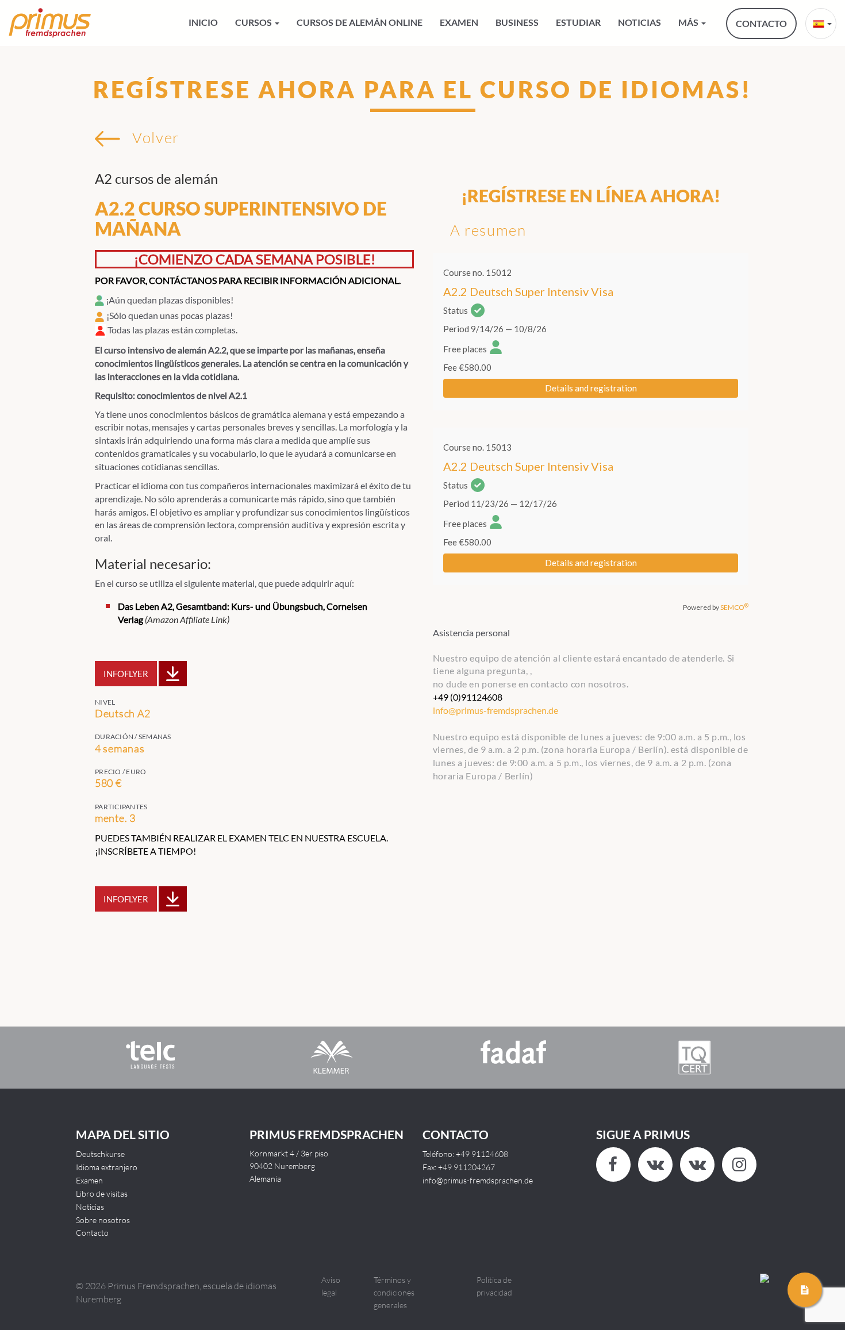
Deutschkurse (100, 1154)
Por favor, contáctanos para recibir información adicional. (248, 280)
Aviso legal (330, 1286)
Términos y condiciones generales (394, 1292)
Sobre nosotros (103, 1220)
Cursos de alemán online (359, 22)
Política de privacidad (494, 1286)
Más (689, 22)
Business (517, 22)
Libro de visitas (102, 1193)
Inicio (203, 22)
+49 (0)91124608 (467, 696)
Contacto (92, 1232)
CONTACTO (761, 23)
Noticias (639, 22)
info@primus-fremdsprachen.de (477, 1180)
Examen (459, 22)
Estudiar (578, 22)
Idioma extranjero (106, 1167)
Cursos (254, 22)
